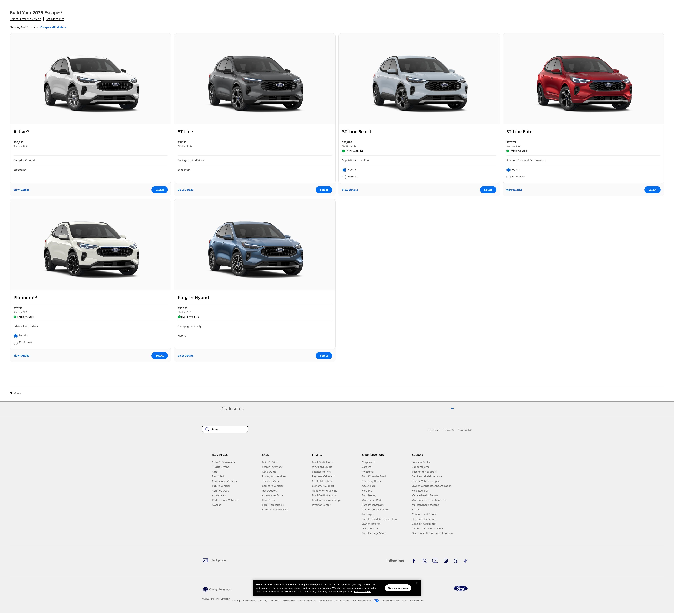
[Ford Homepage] (461, 588)
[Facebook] (415, 561)
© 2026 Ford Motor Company (216, 599)
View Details (21, 190)
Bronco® (448, 430)
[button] (216, 589)
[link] (236, 600)
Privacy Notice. (362, 591)
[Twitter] (424, 561)
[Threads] (456, 561)
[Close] (416, 586)
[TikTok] (465, 561)
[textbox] (225, 429)
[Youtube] (435, 561)
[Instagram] (446, 561)
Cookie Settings (398, 587)
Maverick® (465, 430)
